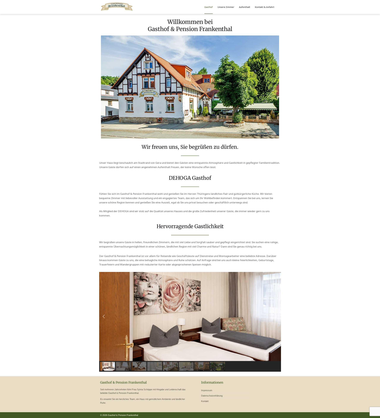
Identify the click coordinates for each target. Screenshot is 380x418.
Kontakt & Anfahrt (264, 6)
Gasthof (208, 6)
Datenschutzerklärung (212, 395)
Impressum (206, 390)
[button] (103, 316)
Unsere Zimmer (225, 6)
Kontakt (205, 401)
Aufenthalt (244, 6)
